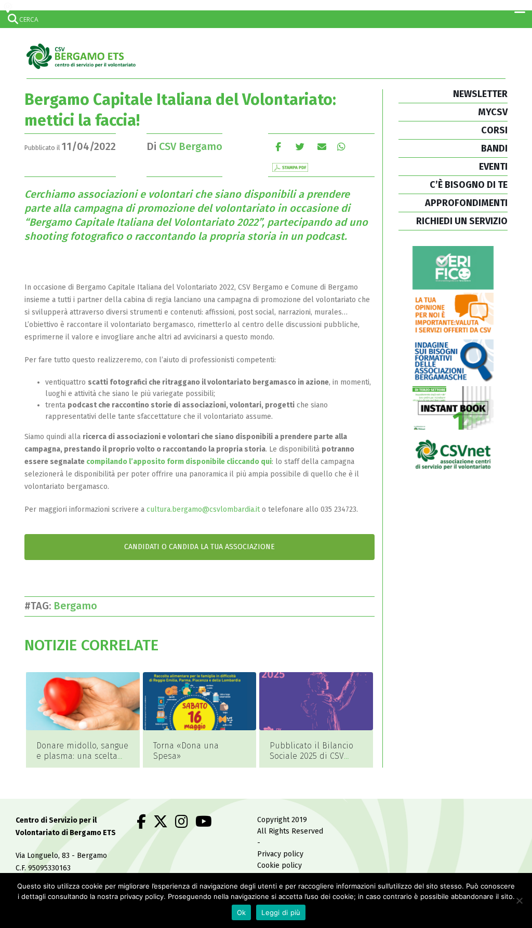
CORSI (494, 130)
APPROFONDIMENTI (466, 203)
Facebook (278, 147)
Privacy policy (280, 854)
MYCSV (493, 112)
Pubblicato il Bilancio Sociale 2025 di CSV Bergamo (311, 756)
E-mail (322, 147)
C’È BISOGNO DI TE (469, 184)
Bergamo (78, 605)
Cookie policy (279, 865)
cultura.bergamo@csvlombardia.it (203, 509)
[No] (519, 900)
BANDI (494, 148)
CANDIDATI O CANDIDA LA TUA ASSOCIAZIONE (199, 546)
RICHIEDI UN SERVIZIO (462, 221)
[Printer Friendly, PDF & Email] (290, 167)
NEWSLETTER (480, 94)
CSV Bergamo (190, 146)
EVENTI (493, 166)
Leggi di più (280, 912)
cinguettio (300, 147)
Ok (241, 912)
